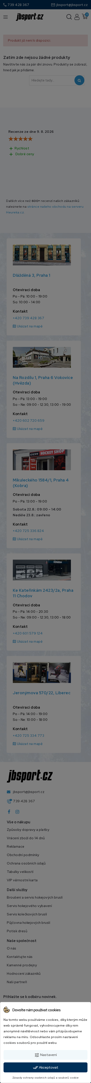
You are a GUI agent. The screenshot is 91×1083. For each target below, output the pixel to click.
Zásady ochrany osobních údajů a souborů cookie (45, 1077)
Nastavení (45, 1055)
